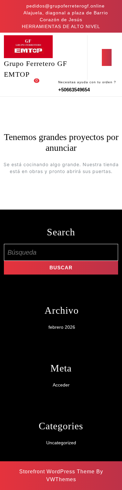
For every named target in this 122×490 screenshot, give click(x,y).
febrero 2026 (61, 327)
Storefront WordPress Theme (57, 471)
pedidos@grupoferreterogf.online (65, 5)
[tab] (106, 57)
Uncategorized (61, 442)
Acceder (61, 384)
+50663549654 (74, 89)
